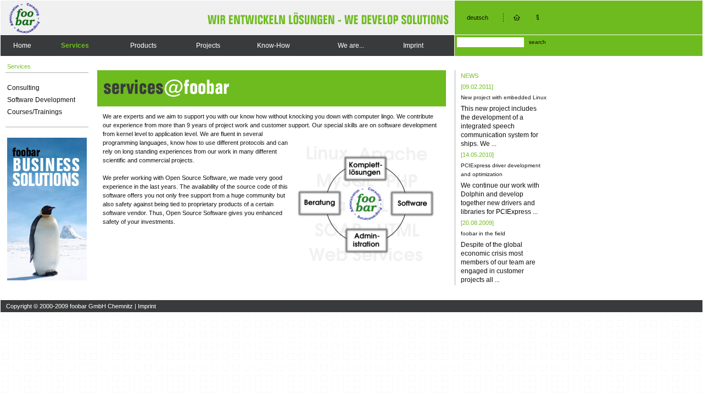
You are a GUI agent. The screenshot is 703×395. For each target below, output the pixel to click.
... (494, 143)
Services (75, 45)
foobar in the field (483, 233)
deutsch (477, 17)
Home (22, 45)
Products (143, 45)
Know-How (273, 45)
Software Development (41, 100)
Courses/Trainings (34, 112)
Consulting (23, 88)
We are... (351, 45)
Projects (208, 45)
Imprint (413, 45)
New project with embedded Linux (503, 97)
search (537, 42)
